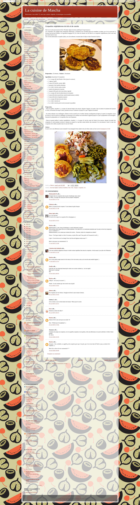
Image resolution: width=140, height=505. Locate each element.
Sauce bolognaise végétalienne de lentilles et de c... (34, 267)
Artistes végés (27, 40)
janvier (29, 303)
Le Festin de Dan (30, 415)
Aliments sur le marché (29, 36)
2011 (27, 307)
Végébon (28, 392)
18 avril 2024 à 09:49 (54, 350)
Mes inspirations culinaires (32, 465)
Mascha (51, 225)
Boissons (26, 47)
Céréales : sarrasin (28, 69)
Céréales (26, 53)
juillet (28, 258)
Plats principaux (28, 156)
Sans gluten (26, 176)
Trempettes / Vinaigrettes (30, 216)
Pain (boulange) (28, 147)
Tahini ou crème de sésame (33, 280)
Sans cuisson (27, 174)
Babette (51, 290)
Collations (26, 71)
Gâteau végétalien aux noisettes (34, 296)
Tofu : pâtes (27, 204)
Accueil (26, 19)
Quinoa (28, 294)
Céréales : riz (27, 67)
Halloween (26, 116)
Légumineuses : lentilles (29, 135)
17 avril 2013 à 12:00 (54, 243)
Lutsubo (28, 427)
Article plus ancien (110, 360)
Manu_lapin (52, 213)
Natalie (50, 266)
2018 (27, 241)
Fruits (25, 107)
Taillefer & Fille (28, 191)
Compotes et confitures (29, 73)
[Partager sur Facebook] (76, 185)
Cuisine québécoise (28, 82)
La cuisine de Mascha (42, 10)
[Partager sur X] (74, 185)
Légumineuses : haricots (29, 133)
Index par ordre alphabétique (38, 19)
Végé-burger (27, 218)
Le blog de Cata (30, 458)
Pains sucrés (27, 149)
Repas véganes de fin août (31, 393)
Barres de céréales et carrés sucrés (32, 44)
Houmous (26, 118)
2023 (27, 230)
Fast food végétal (54, 187)
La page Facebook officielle (30, 492)
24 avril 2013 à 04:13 (54, 312)
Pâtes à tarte (27, 153)
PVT (25, 160)
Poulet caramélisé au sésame (32, 482)
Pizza (25, 155)
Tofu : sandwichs (28, 210)
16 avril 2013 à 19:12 (54, 220)
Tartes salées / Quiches (29, 193)
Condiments (27, 74)
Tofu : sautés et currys (29, 212)
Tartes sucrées (27, 195)
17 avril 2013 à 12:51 (54, 261)
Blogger (87, 498)
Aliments (26, 34)
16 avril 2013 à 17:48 (54, 208)
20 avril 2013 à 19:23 (54, 294)
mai (28, 262)
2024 (27, 228)
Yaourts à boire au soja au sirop (33, 338)
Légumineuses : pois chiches (30, 137)
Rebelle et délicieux (30, 361)
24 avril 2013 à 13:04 (54, 325)
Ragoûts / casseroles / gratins (30, 162)
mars (28, 298)
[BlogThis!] (73, 185)
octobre (29, 251)
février (29, 300)
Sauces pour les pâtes (29, 178)
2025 (27, 226)
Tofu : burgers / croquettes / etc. (78, 187)
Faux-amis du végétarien (29, 105)
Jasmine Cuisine (30, 342)
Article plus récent (50, 360)
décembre (29, 247)
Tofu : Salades (27, 208)
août (28, 256)
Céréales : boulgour (28, 57)
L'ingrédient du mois (29, 124)
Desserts (26, 90)
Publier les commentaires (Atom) (59, 363)
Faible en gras (27, 101)
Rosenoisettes (29, 367)
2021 (27, 235)
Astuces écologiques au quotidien (31, 42)
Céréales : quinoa (28, 65)
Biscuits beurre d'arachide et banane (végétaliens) (33, 270)
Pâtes (25, 151)
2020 (27, 237)
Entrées (26, 94)
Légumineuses (27, 131)
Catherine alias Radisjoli (55, 248)
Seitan (25, 182)
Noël (25, 141)
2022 (27, 233)
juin (28, 260)
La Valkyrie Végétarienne (32, 348)
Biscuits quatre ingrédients (32, 363)
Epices (25, 96)
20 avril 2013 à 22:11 (54, 303)
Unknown (51, 204)
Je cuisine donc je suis (31, 420)
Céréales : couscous (28, 59)
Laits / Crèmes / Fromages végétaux (32, 126)
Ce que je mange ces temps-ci (31, 51)
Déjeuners (26, 86)
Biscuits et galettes (28, 45)
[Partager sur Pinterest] (77, 185)
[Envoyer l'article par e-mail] (68, 185)
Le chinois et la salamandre (32, 355)
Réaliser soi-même (28, 164)
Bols (25, 49)
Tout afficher (40, 380)
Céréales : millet (28, 63)
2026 (27, 224)
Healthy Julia (29, 397)
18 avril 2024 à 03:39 (54, 337)
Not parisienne (29, 386)
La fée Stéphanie (30, 373)
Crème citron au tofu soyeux (32, 388)
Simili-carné (27, 184)
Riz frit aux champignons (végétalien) (33, 291)
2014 (27, 243)
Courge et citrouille (28, 76)
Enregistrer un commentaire (53, 353)
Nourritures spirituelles (31, 410)
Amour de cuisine (30, 452)
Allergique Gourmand (31, 316)
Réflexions (26, 166)
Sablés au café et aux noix (31, 416)
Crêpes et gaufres (28, 80)
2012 (27, 305)
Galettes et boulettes (63, 187)
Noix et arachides (28, 143)
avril (28, 264)
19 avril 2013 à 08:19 (54, 273)
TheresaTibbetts (75, 498)
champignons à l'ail (105, 128)
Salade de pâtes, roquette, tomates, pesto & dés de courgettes (31, 376)
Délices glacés (27, 88)
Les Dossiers (64, 19)
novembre (29, 249)
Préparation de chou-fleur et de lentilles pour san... (34, 277)
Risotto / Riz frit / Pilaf (29, 168)
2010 (27, 310)
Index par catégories (53, 19)
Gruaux (26, 115)
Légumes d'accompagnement (30, 129)
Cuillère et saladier (30, 330)
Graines (26, 113)
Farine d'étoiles (29, 403)
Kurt (50, 308)
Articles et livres (28, 38)
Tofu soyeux (27, 214)
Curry (25, 84)
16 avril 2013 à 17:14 (54, 199)
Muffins (26, 139)
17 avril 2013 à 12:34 (54, 252)
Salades (26, 170)
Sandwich (26, 172)
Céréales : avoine (28, 55)
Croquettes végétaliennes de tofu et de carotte (33, 283)
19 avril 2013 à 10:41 (54, 285)
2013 (27, 245)
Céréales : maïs (27, 61)
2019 (27, 239)
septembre (29, 253)
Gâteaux (26, 111)
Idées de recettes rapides (29, 120)
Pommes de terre (28, 158)
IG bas (25, 122)
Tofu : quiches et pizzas (29, 206)
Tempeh (26, 197)
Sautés (25, 180)
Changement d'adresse (31, 436)
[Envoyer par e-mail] (71, 185)
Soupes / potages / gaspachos (30, 189)
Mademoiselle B (53, 194)
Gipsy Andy (29, 440)
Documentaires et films (29, 92)
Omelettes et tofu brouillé (30, 145)
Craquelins (26, 78)
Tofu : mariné (27, 202)
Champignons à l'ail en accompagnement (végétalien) (32, 287)
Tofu (69, 187)
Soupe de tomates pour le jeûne (33, 411)
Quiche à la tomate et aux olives (33, 331)
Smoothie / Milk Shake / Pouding (32, 186)
